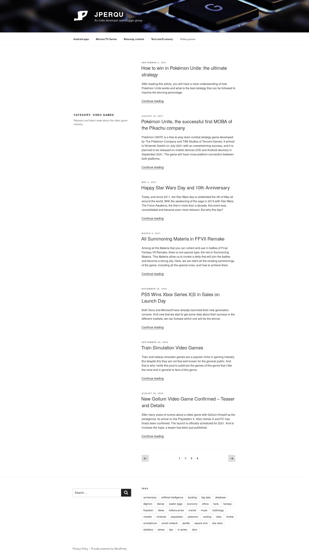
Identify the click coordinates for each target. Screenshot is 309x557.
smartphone (150, 523)
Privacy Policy (80, 548)
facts (216, 504)
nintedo (147, 516)
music (204, 510)
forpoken (148, 510)
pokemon (193, 516)
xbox (194, 529)
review (230, 516)
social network (170, 523)
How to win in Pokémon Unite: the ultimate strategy (184, 70)
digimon (147, 504)
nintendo (161, 516)
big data (206, 497)
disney (160, 504)
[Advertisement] (103, 85)
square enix (201, 523)
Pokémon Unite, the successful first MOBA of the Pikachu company (186, 124)
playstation (177, 516)
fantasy (227, 504)
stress (161, 529)
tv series (182, 529)
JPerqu (109, 14)
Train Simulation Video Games (172, 347)
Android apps (81, 39)
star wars (217, 523)
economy (192, 504)
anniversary (150, 497)
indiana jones (176, 510)
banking (192, 497)
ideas (161, 510)
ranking (207, 516)
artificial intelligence (172, 497)
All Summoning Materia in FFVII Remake (182, 238)
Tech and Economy (162, 39)
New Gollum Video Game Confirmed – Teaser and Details (188, 401)
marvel (192, 510)
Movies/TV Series (106, 39)
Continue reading (153, 101)
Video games (187, 39)
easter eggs (175, 504)
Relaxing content (134, 39)
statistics (148, 529)
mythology (218, 510)
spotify (186, 523)
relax (219, 516)
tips (171, 529)
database (220, 497)
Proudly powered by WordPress (109, 548)
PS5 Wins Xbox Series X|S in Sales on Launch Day (180, 297)
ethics (205, 504)
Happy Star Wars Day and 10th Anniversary (185, 187)
